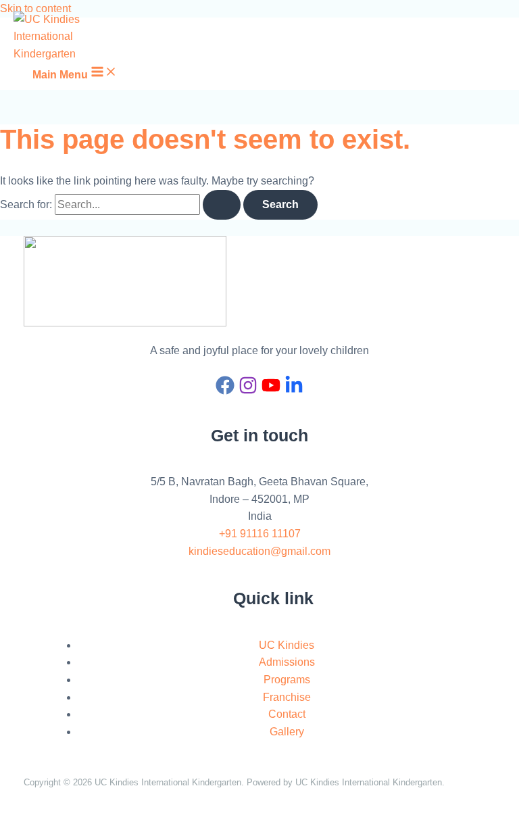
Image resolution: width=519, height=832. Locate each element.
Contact (286, 714)
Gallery (287, 731)
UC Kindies (286, 645)
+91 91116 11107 (260, 533)
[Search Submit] (222, 205)
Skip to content (35, 8)
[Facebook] (225, 391)
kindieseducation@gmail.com (259, 551)
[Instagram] (248, 391)
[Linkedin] (294, 391)
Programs (287, 679)
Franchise (287, 697)
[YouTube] (271, 391)
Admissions (287, 662)
